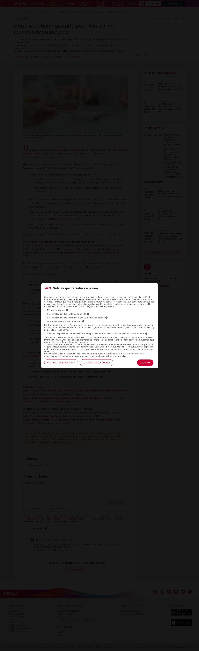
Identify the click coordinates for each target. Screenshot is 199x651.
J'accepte (145, 362)
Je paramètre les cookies (96, 362)
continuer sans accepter (61, 362)
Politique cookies (119, 356)
